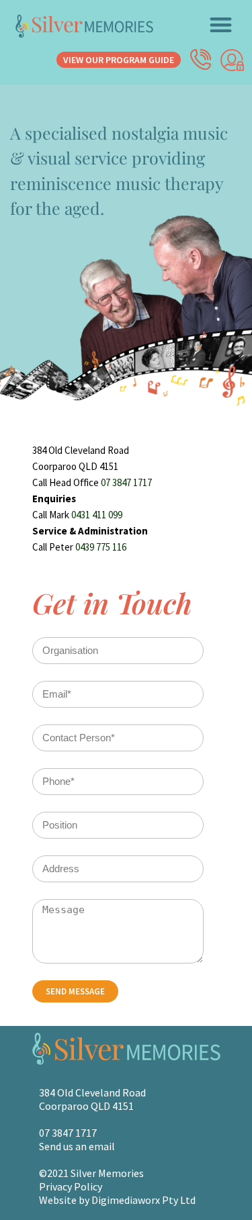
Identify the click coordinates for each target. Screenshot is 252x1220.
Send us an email (77, 1146)
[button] (221, 24)
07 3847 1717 (126, 482)
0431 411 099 (96, 514)
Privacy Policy (70, 1186)
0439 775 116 (100, 547)
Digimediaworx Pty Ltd (143, 1200)
